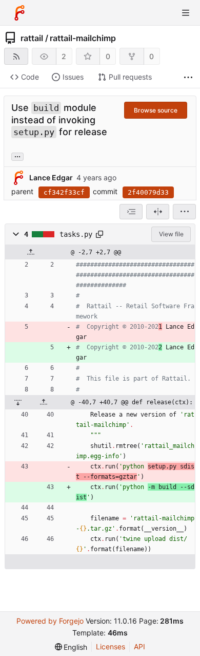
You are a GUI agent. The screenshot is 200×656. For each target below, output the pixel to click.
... (17, 156)
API (139, 646)
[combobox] (131, 211)
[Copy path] (99, 234)
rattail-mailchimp (83, 38)
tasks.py (75, 234)
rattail (32, 38)
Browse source (155, 110)
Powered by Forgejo (50, 620)
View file (171, 234)
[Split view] (157, 211)
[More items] (188, 77)
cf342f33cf (64, 192)
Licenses (110, 646)
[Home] (19, 13)
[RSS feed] (16, 56)
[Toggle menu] (185, 13)
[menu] (184, 211)
